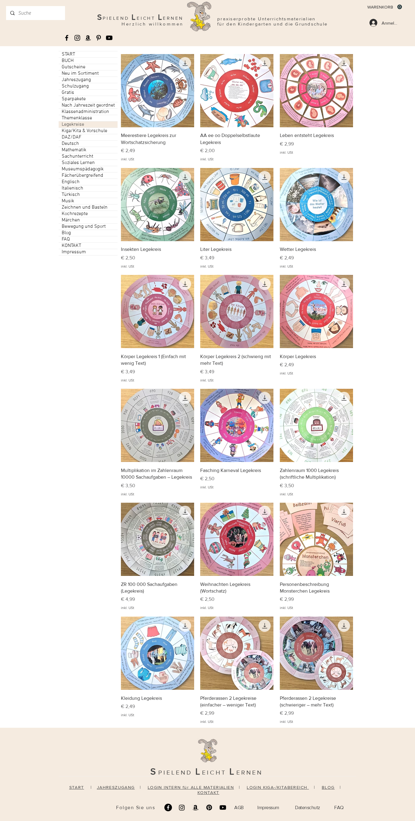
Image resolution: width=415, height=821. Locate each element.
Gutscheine (73, 67)
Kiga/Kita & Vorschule (84, 131)
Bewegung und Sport (84, 227)
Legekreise (73, 124)
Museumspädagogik (83, 169)
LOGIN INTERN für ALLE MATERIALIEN (191, 787)
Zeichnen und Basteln (85, 207)
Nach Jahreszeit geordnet (88, 105)
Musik (68, 201)
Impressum (74, 252)
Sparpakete (74, 99)
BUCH (68, 61)
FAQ (66, 239)
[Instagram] (182, 807)
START (68, 54)
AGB (239, 807)
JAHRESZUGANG (116, 787)
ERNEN (249, 772)
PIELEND (176, 772)
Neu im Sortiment (80, 73)
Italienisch (72, 188)
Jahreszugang (76, 80)
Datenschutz (307, 807)
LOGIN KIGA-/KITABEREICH (278, 787)
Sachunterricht (77, 156)
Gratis (68, 93)
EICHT (215, 772)
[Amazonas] (88, 38)
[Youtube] (109, 38)
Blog (66, 233)
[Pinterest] (209, 807)
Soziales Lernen (78, 163)
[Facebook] (168, 807)
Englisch (71, 182)
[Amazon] (195, 807)
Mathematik (74, 150)
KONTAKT (71, 246)
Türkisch (71, 195)
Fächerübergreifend (82, 176)
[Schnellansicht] (157, 90)
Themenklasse (77, 118)
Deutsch (70, 144)
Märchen (71, 220)
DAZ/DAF (71, 137)
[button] (384, 7)
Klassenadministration (85, 112)
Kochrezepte (75, 214)
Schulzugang (75, 86)
